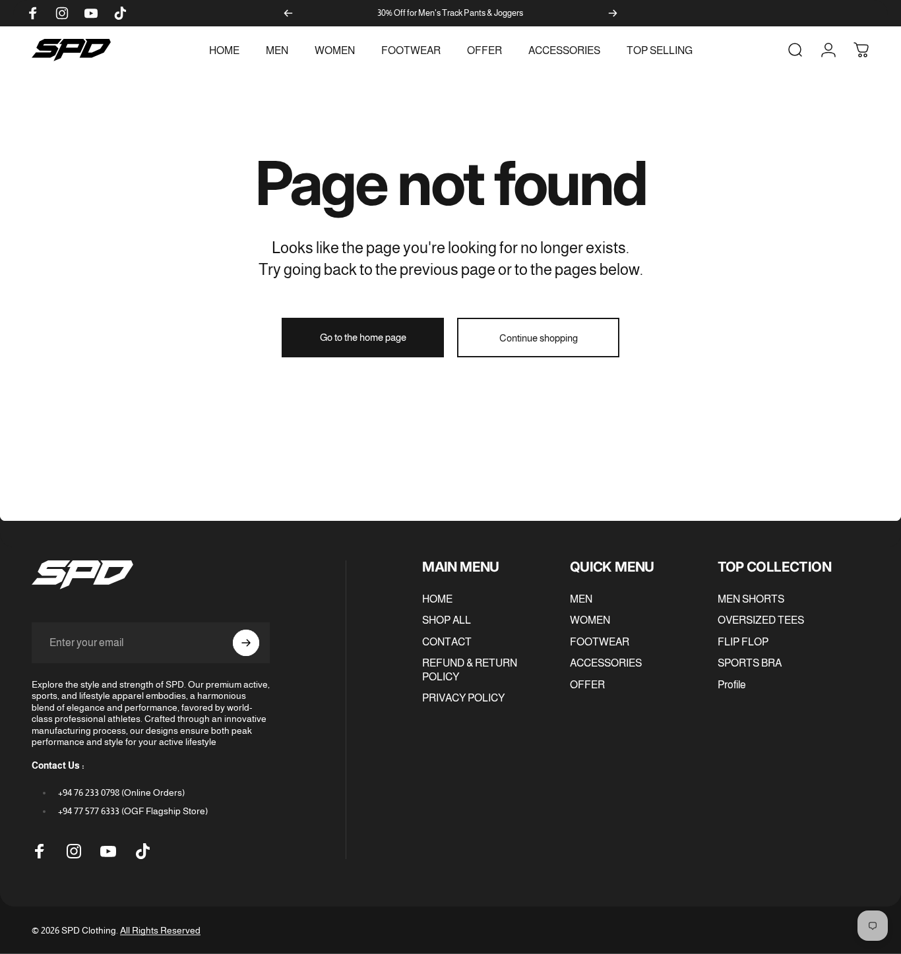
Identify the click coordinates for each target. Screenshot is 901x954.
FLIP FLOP (743, 641)
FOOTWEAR (599, 641)
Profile (732, 684)
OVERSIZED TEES (761, 620)
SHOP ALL (446, 620)
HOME (437, 599)
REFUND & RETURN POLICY (469, 669)
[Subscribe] (246, 643)
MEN (581, 599)
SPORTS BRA (750, 663)
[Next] (612, 13)
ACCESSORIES (606, 663)
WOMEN (590, 620)
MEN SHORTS (751, 599)
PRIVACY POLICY (463, 697)
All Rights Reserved (160, 930)
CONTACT (447, 641)
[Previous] (288, 13)
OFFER (587, 684)
